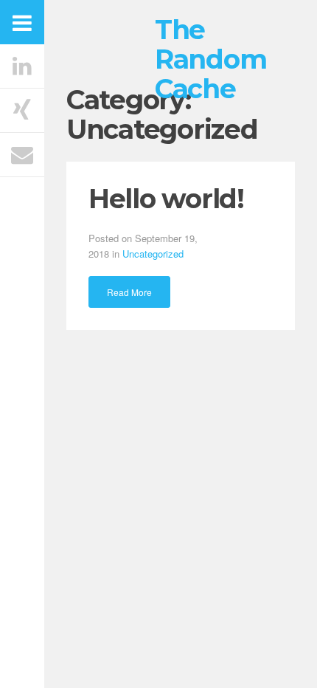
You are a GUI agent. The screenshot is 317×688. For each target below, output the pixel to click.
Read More (129, 292)
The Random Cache (210, 59)
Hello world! (166, 198)
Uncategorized (153, 254)
